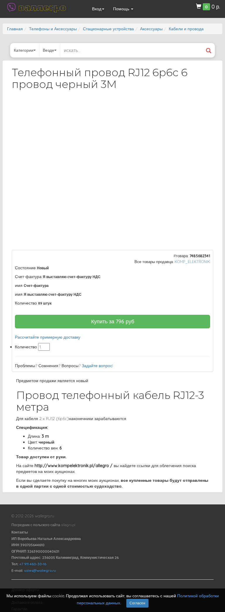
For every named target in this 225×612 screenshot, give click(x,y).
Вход (96, 8)
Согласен (137, 603)
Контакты (19, 532)
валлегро (42, 7)
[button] (203, 110)
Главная (15, 28)
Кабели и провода (186, 28)
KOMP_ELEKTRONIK (192, 261)
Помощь (121, 8)
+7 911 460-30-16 (32, 564)
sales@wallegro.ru (40, 570)
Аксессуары (151, 28)
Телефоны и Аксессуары (53, 28)
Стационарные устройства (108, 28)
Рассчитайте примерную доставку (47, 337)
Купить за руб (112, 321)
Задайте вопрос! (97, 365)
